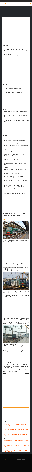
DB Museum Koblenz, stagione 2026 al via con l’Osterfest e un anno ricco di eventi (16, 157)
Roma (15, 193)
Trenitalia (5, 193)
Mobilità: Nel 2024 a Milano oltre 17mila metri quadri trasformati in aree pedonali (16, 146)
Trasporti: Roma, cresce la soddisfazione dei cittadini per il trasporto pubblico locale (15, 118)
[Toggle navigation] (30, 3)
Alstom (17, 193)
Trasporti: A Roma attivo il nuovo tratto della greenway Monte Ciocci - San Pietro (16, 121)
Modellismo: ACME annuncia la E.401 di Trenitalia (12, 172)
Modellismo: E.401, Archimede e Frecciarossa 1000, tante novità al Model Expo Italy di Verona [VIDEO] (16, 178)
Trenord (13, 193)
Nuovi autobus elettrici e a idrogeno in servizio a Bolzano (13, 49)
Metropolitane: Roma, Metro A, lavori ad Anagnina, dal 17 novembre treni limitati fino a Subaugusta (16, 116)
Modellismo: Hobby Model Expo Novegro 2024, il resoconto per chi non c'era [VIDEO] (16, 183)
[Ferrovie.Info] (6, 3)
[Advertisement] (23, 4)
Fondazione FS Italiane (23, 193)
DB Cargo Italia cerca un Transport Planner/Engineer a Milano (14, 87)
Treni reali (7, 217)
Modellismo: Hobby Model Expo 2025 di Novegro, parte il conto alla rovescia (15, 181)
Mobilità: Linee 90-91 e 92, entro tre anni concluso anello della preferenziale (14, 141)
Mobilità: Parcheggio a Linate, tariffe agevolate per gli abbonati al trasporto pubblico (15, 149)
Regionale (10, 193)
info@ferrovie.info (6, 463)
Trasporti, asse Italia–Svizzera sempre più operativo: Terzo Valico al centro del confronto (15, 54)
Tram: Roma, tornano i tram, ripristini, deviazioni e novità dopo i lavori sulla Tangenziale (16, 113)
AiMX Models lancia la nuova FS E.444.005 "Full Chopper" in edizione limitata (15, 170)
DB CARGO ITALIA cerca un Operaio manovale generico (13, 92)
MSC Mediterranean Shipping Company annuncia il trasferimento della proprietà (16, 51)
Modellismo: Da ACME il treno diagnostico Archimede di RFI (14, 176)
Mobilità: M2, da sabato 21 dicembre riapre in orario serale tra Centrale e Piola (16, 144)
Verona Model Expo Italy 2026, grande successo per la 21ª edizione (15, 188)
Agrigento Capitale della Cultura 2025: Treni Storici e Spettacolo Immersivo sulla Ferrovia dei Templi (15, 155)
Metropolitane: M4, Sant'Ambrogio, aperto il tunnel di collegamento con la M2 (16, 139)
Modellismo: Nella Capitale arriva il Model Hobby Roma (13, 185)
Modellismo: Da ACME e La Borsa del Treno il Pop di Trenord (14, 174)
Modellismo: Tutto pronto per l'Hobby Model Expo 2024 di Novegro (15, 186)
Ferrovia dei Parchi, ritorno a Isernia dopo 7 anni (12, 159)
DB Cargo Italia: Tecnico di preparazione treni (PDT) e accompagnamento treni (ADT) (16, 91)
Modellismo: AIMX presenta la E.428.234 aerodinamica (13, 173)
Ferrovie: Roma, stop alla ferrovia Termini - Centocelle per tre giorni (15, 111)
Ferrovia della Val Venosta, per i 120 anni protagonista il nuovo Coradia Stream (16, 164)
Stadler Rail (20, 193)
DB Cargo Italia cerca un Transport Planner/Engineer (13, 88)
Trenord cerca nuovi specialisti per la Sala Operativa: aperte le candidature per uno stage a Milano (14, 94)
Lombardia (8, 193)
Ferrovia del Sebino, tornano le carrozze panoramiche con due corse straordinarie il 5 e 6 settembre (15, 161)
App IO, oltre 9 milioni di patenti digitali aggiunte (12, 47)
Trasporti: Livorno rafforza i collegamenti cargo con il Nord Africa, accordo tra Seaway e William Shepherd (16, 56)
